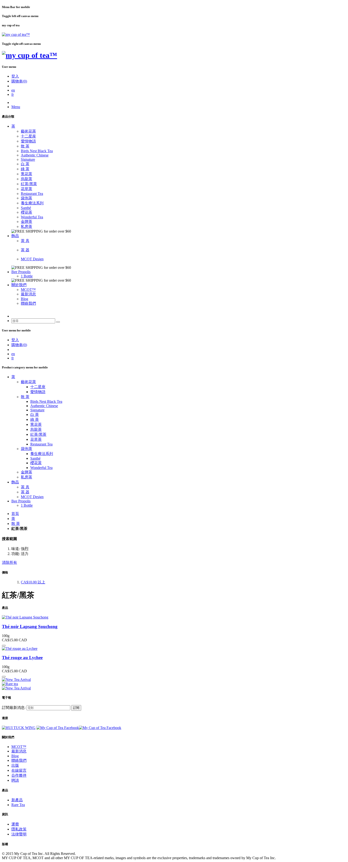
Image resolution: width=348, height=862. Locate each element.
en (13, 90)
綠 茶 (25, 169)
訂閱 (76, 708)
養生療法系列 (32, 203)
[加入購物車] (4, 645)
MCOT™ (28, 290)
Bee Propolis (21, 272)
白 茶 (25, 164)
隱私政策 (19, 829)
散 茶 (25, 146)
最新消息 (28, 294)
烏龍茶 (26, 179)
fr (12, 94)
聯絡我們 (28, 303)
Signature (28, 159)
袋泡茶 (26, 198)
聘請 (15, 780)
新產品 (17, 800)
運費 (15, 824)
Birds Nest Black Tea (37, 151)
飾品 (15, 236)
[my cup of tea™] (16, 34)
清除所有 (9, 562)
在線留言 (19, 770)
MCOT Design (32, 259)
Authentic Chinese (35, 155)
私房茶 (26, 227)
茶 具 (25, 241)
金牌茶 (26, 222)
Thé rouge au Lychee (22, 657)
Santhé (26, 208)
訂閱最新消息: (14, 708)
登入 (15, 76)
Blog (24, 299)
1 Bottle (27, 276)
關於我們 (19, 285)
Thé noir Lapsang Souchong (30, 626)
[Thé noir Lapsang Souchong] (25, 617)
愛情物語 (28, 141)
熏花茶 (26, 174)
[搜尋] (58, 322)
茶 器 (25, 250)
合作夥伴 (19, 775)
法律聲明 (19, 834)
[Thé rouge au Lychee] (19, 648)
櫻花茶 (26, 212)
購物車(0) (19, 81)
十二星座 (28, 136)
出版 (15, 765)
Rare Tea (18, 805)
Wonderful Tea (32, 217)
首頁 (15, 514)
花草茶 (26, 189)
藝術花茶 (28, 131)
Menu (15, 107)
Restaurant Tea (32, 194)
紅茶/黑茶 (29, 184)
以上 (33, 582)
